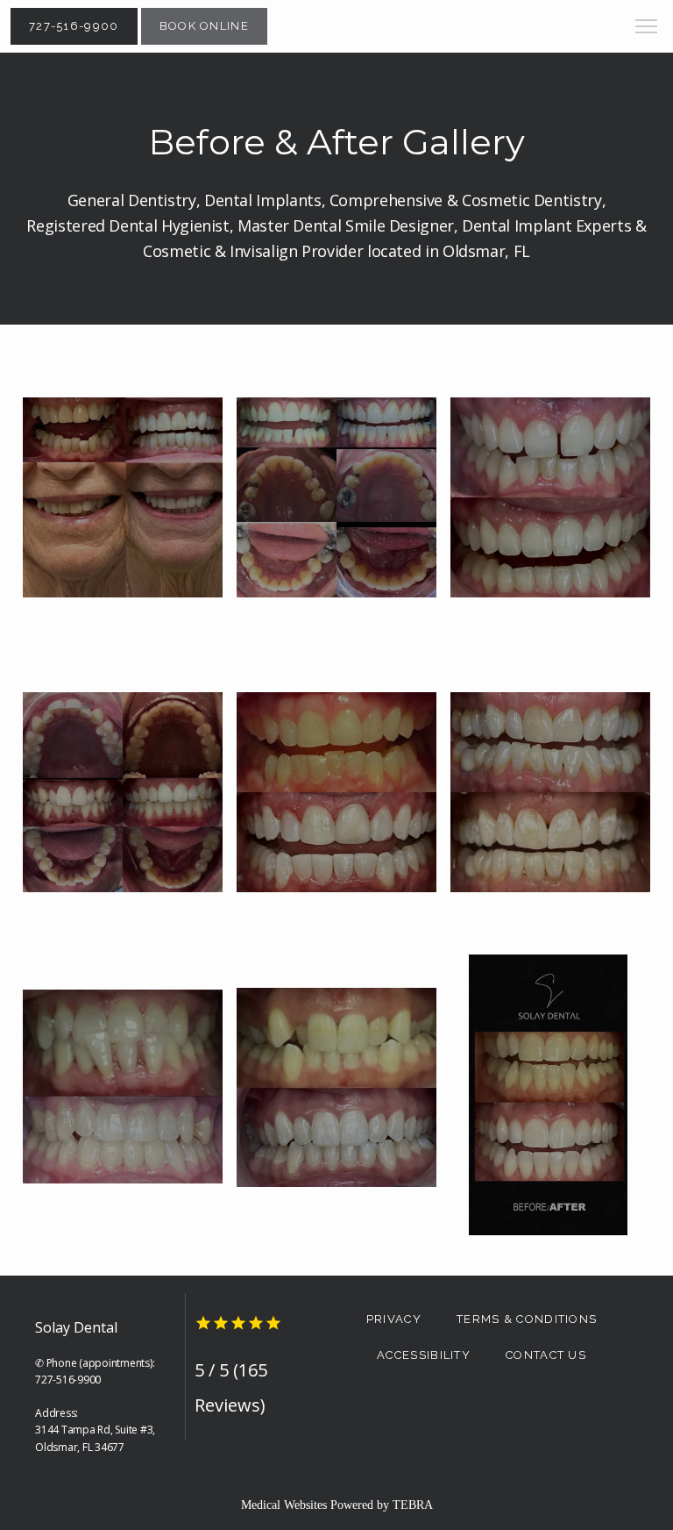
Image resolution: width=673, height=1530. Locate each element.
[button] (646, 28)
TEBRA (413, 1505)
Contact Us (546, 1355)
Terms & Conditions (527, 1319)
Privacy (394, 1319)
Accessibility (424, 1355)
